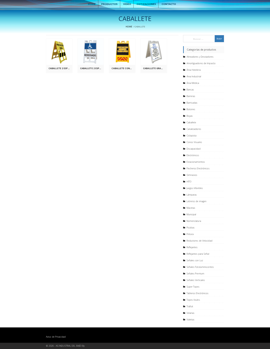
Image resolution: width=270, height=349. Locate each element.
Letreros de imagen (197, 201)
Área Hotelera (194, 69)
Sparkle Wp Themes (95, 345)
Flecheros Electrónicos (198, 168)
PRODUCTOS (109, 4)
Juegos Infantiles (195, 188)
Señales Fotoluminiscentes (200, 266)
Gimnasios (192, 174)
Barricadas (192, 102)
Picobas (191, 227)
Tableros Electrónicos (198, 293)
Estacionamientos (196, 161)
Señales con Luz (195, 260)
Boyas (190, 115)
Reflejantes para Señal (198, 253)
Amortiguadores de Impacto (201, 63)
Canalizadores (194, 128)
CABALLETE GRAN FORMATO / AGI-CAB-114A (154, 68)
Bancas (190, 89)
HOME (92, 4)
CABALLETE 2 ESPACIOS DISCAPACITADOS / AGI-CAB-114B (91, 68)
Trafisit (190, 306)
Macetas (191, 207)
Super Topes (193, 286)
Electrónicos (193, 155)
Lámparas (192, 194)
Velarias (191, 312)
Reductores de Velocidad (199, 240)
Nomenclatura (194, 220)
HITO (189, 181)
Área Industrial (194, 76)
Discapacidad (193, 148)
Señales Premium (195, 273)
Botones (191, 109)
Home (129, 26)
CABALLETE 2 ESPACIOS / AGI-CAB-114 (60, 68)
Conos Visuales (194, 142)
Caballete (191, 122)
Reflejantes (192, 247)
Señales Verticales (196, 280)
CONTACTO (169, 4)
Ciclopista (192, 135)
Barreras (191, 96)
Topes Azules (193, 299)
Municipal (191, 214)
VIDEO (127, 4)
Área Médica (193, 83)
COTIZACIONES (146, 4)
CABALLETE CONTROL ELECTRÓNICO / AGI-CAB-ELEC (123, 68)
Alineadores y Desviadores (200, 56)
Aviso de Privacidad (56, 336)
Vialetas (191, 319)
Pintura (190, 234)
